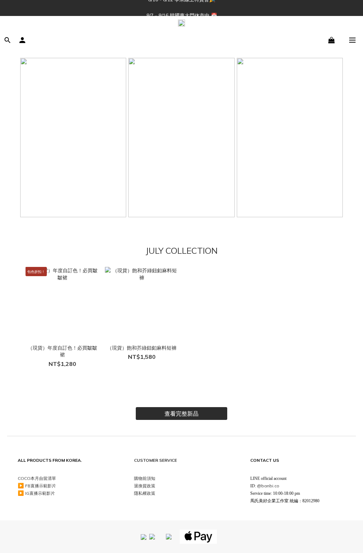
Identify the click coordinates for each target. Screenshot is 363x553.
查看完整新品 (181, 413)
